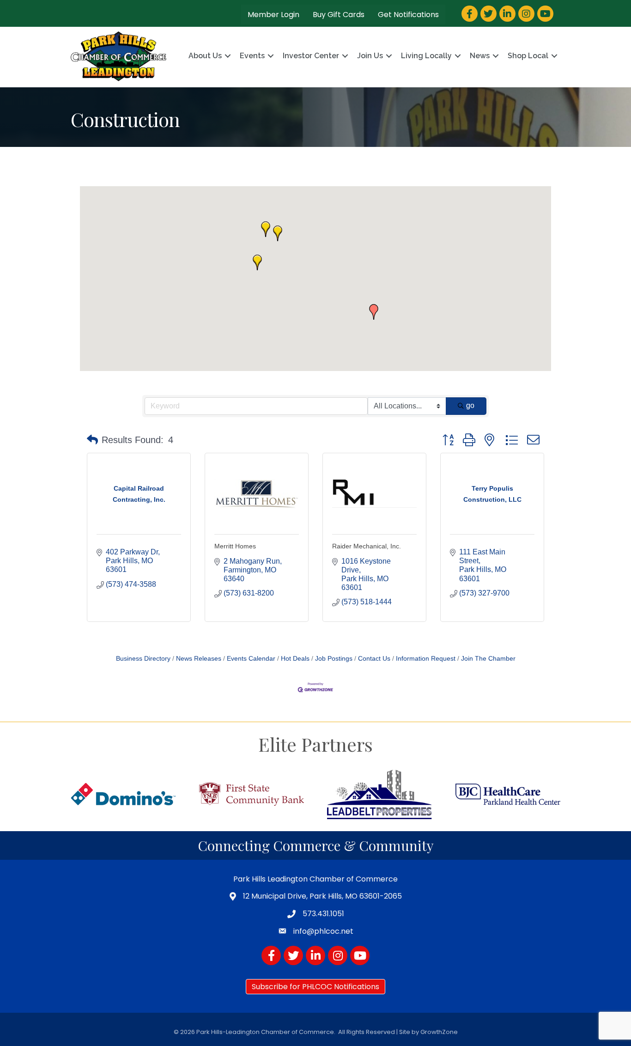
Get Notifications (408, 14)
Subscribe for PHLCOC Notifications (315, 986)
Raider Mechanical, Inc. (366, 546)
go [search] (470, 405)
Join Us (370, 55)
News (480, 55)
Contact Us (374, 658)
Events (252, 55)
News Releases (198, 658)
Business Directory (143, 658)
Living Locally (426, 55)
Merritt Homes (235, 546)
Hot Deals (295, 658)
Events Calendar (251, 658)
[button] (373, 312)
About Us (205, 55)
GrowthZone (439, 1032)
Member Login (273, 14)
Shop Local (528, 55)
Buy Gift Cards (338, 14)
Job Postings (333, 658)
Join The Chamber (488, 658)
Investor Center (311, 55)
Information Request (425, 658)
